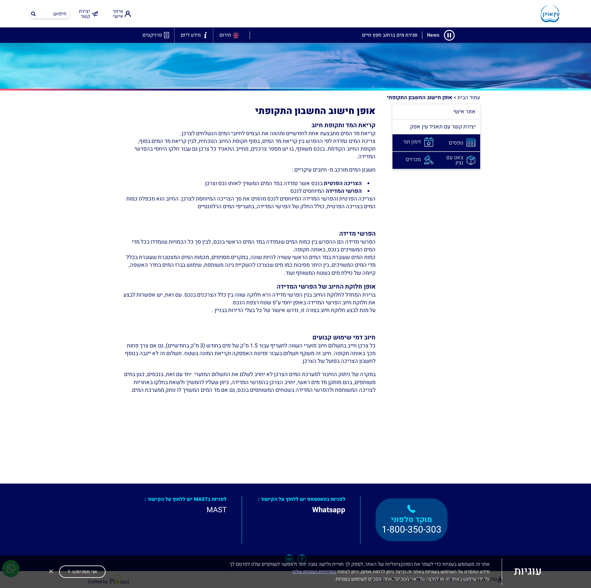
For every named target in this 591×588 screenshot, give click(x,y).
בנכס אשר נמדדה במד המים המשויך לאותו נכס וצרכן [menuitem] (283, 183)
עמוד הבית (468, 97)
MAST (217, 510)
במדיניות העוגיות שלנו (314, 571)
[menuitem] (119, 13)
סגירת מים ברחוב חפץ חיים (389, 35)
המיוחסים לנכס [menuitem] (326, 191)
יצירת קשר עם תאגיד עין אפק (443, 127)
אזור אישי (464, 111)
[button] (82, 572)
